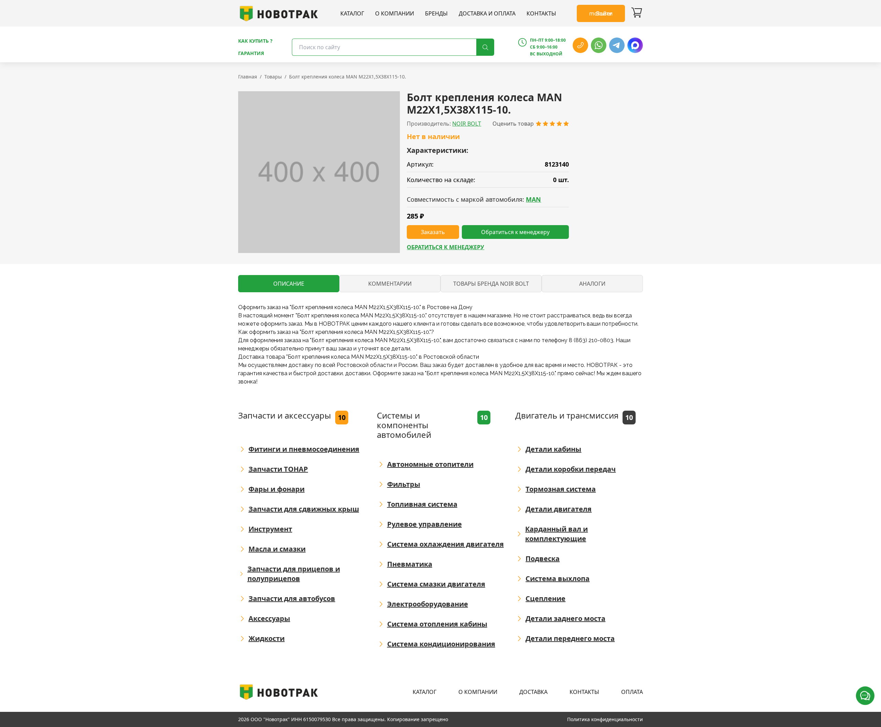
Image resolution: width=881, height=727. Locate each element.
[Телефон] (580, 45)
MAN (533, 199)
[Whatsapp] (598, 45)
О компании (394, 13)
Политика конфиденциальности (605, 719)
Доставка (533, 692)
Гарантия (251, 53)
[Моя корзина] (636, 13)
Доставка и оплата (487, 13)
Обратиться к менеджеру (445, 247)
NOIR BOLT (466, 123)
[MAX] (635, 45)
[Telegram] (617, 45)
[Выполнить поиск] (485, 47)
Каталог (352, 13)
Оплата (632, 692)
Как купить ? (255, 41)
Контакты (541, 13)
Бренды (436, 13)
